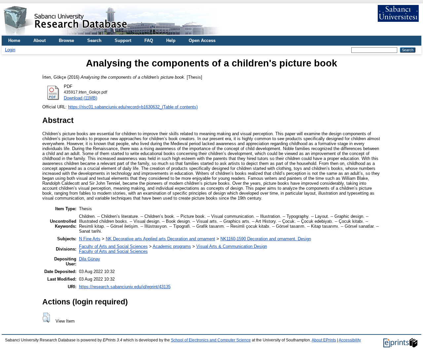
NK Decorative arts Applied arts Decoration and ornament (160, 238)
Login (10, 49)
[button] (46, 318)
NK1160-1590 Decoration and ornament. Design (265, 238)
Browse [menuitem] (66, 40)
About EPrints (324, 340)
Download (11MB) (80, 98)
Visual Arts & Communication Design (231, 246)
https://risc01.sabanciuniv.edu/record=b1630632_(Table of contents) (133, 106)
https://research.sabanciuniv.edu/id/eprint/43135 (125, 286)
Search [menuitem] (94, 40)
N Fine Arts (89, 238)
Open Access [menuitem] (202, 40)
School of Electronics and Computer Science (211, 340)
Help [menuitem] (170, 40)
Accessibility (350, 340)
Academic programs (172, 246)
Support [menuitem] (123, 40)
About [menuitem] (39, 40)
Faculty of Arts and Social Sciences (113, 246)
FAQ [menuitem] (148, 40)
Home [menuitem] (14, 40)
